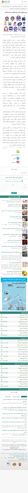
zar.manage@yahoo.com (7, 449)
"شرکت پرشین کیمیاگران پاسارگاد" (13, 460)
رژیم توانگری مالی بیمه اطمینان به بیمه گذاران (18, 8)
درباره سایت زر (23, 439)
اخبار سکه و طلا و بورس (16, 6)
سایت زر (7, 444)
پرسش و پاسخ (8, 441)
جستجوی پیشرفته (15, 441)
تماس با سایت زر (17, 439)
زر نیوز (25, 6)
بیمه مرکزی (23, 172)
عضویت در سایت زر (22, 441)
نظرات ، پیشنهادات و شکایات (7, 439)
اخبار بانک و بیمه (6, 6)
